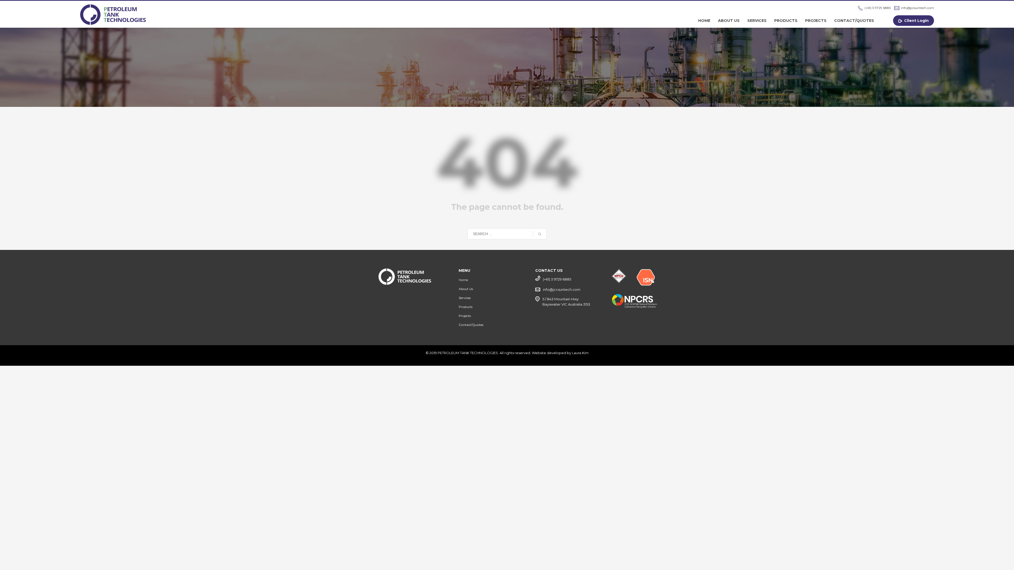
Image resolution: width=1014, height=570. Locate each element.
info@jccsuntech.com (917, 8)
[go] (540, 234)
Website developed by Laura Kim (560, 353)
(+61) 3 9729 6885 (878, 8)
